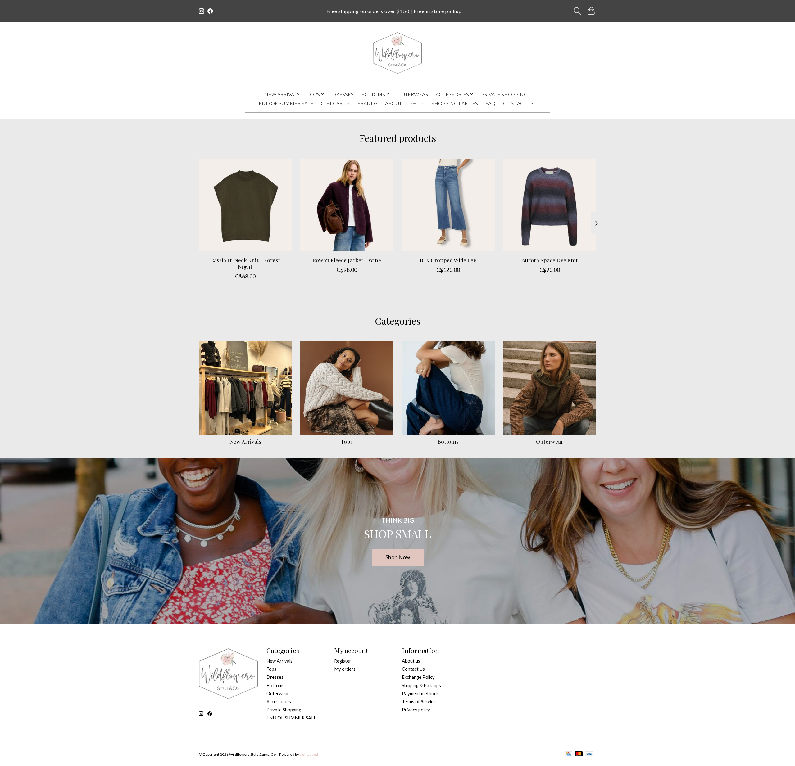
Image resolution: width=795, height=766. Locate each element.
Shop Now (397, 557)
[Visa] (589, 754)
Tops (347, 441)
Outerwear (413, 94)
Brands (367, 103)
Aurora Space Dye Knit (550, 260)
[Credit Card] (568, 754)
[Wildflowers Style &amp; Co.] (397, 53)
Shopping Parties (454, 103)
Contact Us (518, 103)
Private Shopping (504, 94)
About (393, 103)
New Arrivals (282, 94)
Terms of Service (419, 701)
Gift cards (335, 103)
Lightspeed (308, 754)
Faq (490, 103)
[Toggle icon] (577, 11)
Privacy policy (416, 709)
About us (411, 661)
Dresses (343, 94)
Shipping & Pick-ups (421, 685)
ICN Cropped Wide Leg (448, 260)
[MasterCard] (579, 754)
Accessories (278, 701)
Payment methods (420, 693)
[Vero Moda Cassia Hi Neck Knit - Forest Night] (245, 205)
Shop (417, 103)
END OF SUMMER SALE (286, 103)
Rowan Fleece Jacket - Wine (346, 260)
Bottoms (448, 441)
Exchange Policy (418, 677)
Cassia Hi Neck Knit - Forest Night (245, 263)
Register (342, 661)
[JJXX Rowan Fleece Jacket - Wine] (346, 205)
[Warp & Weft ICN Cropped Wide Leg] (448, 205)
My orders (345, 669)
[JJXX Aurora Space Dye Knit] (549, 205)
